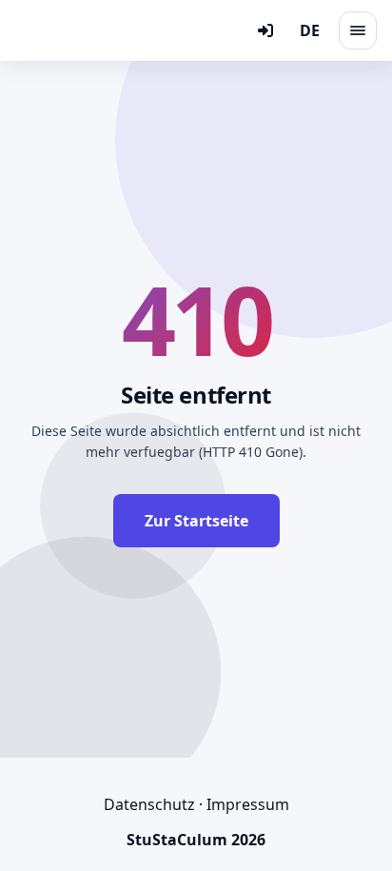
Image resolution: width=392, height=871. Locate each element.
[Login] (265, 30)
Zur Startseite (196, 520)
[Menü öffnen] (358, 30)
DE (310, 30)
